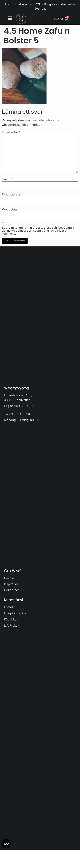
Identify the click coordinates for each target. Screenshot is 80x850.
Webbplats (9, 209)
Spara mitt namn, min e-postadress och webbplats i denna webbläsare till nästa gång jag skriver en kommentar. (38, 230)
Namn (7, 179)
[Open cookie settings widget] (6, 843)
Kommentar (11, 132)
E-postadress (12, 194)
